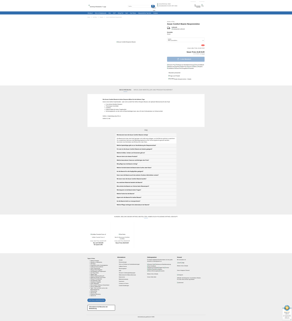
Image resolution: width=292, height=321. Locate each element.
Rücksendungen (123, 262)
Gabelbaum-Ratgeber (95, 282)
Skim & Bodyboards (100, 13)
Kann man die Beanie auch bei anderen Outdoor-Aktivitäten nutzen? (138, 175)
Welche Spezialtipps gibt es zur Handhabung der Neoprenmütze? (136, 145)
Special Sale (93, 292)
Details (169, 3)
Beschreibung (125, 90)
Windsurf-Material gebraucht (97, 275)
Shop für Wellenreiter (95, 286)
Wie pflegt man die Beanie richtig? (127, 164)
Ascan (168, 34)
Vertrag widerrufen (96, 300)
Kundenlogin (202, 1)
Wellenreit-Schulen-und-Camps (98, 277)
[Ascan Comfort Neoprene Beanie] (126, 42)
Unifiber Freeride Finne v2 (98, 237)
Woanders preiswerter (174, 72)
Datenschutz (122, 277)
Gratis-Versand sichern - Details (182, 79)
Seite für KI (93, 295)
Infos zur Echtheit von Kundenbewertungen (129, 264)
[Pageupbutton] (288, 318)
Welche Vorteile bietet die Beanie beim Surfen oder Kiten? (134, 167)
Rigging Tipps (93, 274)
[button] (84, 236)
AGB (120, 270)
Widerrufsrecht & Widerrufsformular (127, 275)
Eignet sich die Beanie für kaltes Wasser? (129, 197)
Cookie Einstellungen (124, 285)
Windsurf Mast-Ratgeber (96, 269)
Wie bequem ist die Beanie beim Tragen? (129, 190)
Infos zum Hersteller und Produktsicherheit (153, 90)
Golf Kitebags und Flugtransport (98, 271)
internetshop (141, 316)
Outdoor (155, 13)
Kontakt (121, 260)
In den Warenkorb (185, 59)
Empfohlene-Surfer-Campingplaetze (99, 265)
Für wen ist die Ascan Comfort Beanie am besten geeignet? (134, 149)
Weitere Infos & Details (152, 274)
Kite (110, 13)
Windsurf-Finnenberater (96, 279)
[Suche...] (153, 6)
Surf (126, 13)
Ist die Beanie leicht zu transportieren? (128, 201)
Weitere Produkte (94, 260)
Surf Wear (133, 13)
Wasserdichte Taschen (144, 13)
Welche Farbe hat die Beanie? (125, 193)
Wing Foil (120, 13)
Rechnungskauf (122, 268)
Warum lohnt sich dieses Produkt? (127, 156)
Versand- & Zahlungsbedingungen (127, 272)
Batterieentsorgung (123, 279)
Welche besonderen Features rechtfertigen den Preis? (133, 160)
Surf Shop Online (94, 272)
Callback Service (123, 266)
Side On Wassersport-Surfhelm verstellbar (122, 238)
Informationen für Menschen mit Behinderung (98, 307)
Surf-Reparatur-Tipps (95, 280)
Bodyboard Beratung (95, 294)
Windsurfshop (93, 291)
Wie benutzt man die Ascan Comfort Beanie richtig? (132, 135)
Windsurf (90, 13)
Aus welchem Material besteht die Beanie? (129, 182)
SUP (114, 13)
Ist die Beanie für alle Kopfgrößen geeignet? (130, 171)
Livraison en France (123, 283)
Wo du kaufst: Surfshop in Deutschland (99, 285)
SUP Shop (92, 263)
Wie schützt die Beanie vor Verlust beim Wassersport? (133, 186)
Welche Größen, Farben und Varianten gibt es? (131, 153)
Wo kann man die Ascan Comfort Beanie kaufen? (131, 179)
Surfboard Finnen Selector (96, 266)
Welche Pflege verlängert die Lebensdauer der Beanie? (133, 205)
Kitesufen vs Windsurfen (96, 262)
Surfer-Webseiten (94, 283)
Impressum (121, 281)
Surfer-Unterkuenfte (95, 268)
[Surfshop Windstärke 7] (97, 7)
